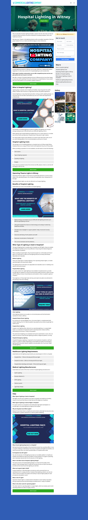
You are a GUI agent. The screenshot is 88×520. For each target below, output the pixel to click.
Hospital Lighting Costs (61, 69)
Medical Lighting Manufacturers (64, 82)
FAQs (57, 84)
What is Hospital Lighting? (62, 67)
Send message (65, 59)
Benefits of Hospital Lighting (63, 74)
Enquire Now (44, 21)
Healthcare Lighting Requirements (64, 79)
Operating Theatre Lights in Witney (64, 71)
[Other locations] (71, 3)
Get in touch (33, 83)
